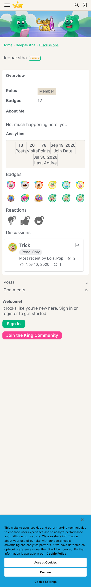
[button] (12, 247)
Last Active (45, 162)
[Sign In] (85, 5)
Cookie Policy (56, 553)
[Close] (82, 519)
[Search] (77, 5)
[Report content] (77, 245)
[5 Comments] (52, 198)
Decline (45, 572)
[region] (45, 551)
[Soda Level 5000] (38, 198)
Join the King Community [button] (32, 335)
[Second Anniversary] (80, 185)
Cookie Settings (45, 581)
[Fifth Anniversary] (25, 185)
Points (44, 151)
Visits (32, 151)
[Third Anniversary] (38, 185)
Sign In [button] (14, 323)
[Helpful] (25, 198)
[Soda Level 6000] (11, 198)
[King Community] (17, 5)
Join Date (63, 151)
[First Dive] (80, 198)
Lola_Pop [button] (55, 258)
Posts (21, 151)
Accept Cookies (45, 562)
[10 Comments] (52, 185)
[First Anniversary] (66, 185)
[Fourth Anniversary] (11, 185)
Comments (46, 289)
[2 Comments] (66, 198)
